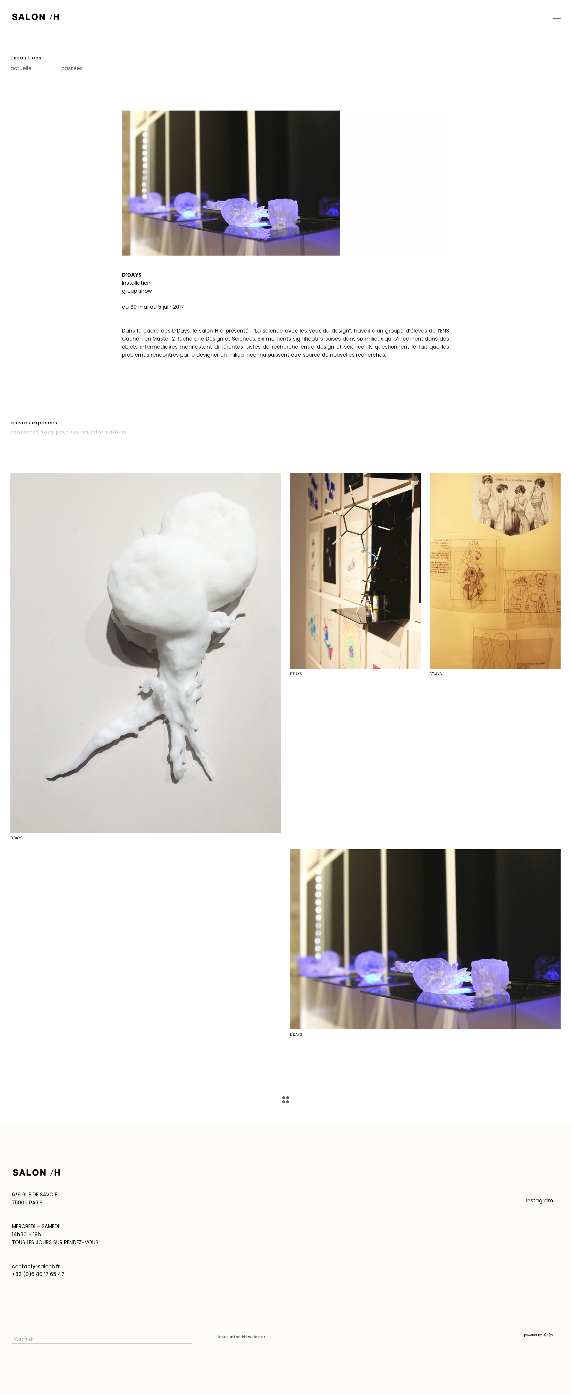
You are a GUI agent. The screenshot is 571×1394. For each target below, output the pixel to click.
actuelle (21, 68)
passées (72, 68)
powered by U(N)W (538, 1335)
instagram (539, 1200)
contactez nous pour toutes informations (68, 432)
